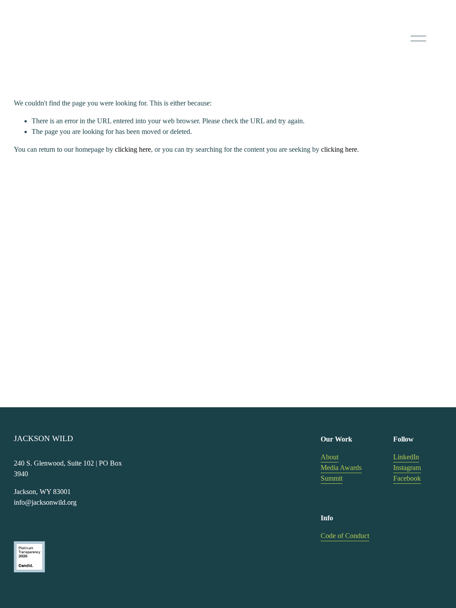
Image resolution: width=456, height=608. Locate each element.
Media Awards (341, 467)
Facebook (407, 478)
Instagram (407, 467)
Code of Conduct (345, 535)
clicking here (133, 149)
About (329, 457)
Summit (331, 478)
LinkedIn (406, 457)
